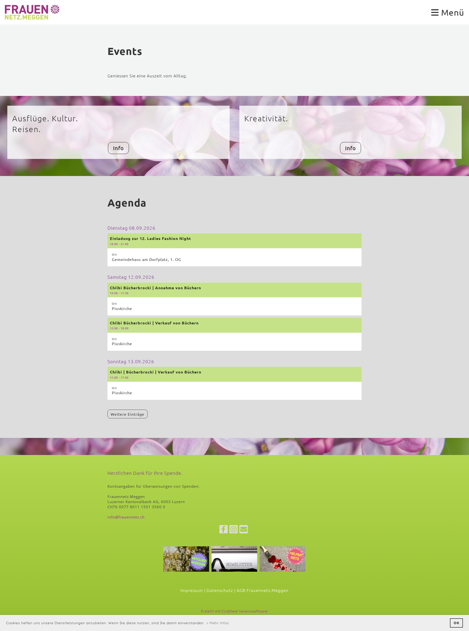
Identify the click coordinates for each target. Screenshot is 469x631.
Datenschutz (220, 590)
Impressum (192, 590)
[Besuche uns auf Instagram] (233, 530)
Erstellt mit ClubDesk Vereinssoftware (234, 611)
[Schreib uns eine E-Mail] (243, 530)
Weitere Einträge (127, 414)
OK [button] (456, 622)
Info (118, 148)
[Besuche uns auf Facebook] (223, 530)
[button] (234, 249)
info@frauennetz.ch (126, 517)
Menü (451, 12)
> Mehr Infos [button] (217, 623)
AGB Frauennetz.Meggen (262, 590)
